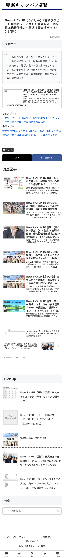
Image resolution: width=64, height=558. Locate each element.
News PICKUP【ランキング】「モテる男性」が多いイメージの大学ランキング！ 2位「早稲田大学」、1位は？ (40, 483)
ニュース (9, 149)
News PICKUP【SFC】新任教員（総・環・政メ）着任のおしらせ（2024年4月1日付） (38, 419)
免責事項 (47, 536)
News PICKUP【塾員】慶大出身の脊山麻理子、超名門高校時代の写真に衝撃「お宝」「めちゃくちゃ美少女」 (40, 461)
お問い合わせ (32, 541)
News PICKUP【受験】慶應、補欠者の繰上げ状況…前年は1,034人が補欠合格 (40, 396)
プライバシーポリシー (17, 536)
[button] (58, 511)
